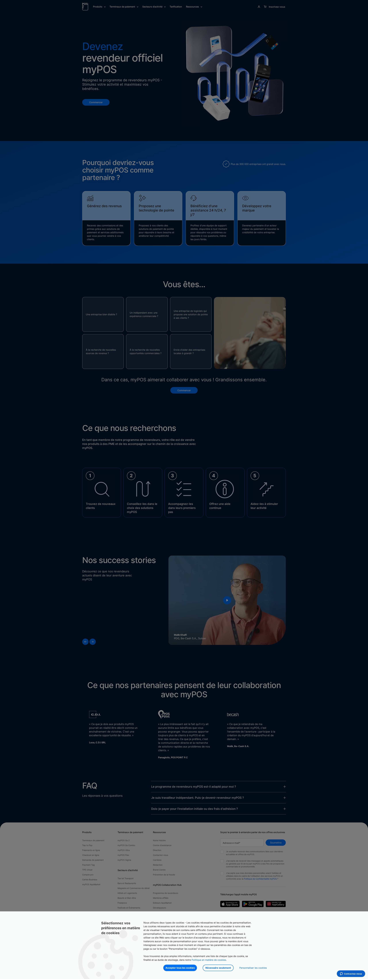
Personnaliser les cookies (253, 967)
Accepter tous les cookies (180, 967)
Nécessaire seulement (218, 967)
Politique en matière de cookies (209, 959)
